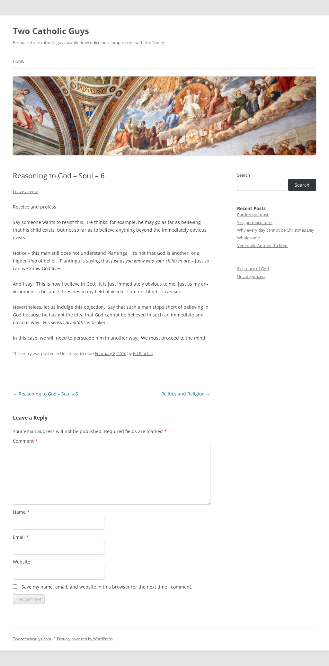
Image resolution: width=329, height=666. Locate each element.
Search (243, 175)
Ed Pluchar (143, 353)
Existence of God (253, 268)
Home (18, 61)
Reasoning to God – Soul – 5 (45, 394)
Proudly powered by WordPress (85, 639)
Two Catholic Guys (51, 31)
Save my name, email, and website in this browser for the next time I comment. (107, 587)
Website (21, 562)
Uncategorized (251, 276)
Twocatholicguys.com (32, 639)
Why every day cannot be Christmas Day (275, 230)
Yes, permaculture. (254, 222)
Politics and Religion (185, 394)
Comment (25, 441)
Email (21, 537)
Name (21, 512)
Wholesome (248, 238)
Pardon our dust (253, 215)
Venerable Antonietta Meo (262, 245)
